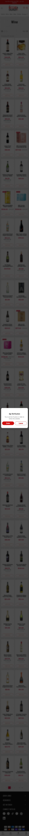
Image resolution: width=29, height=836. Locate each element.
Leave (21, 423)
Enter (8, 423)
